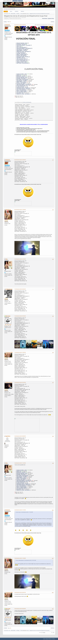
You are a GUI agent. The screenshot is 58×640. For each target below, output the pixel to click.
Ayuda (44, 638)
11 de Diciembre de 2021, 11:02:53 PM (20, 352)
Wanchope (8, 316)
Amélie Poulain (9, 289)
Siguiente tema (51, 18)
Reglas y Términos (48, 638)
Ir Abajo (5, 21)
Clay (27, 13)
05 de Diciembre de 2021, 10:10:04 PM (20, 159)
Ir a (39, 632)
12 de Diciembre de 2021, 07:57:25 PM (20, 382)
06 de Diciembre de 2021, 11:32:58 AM (20, 209)
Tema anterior (45, 18)
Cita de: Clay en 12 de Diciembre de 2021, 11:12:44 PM (24, 512)
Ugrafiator (8, 436)
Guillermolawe (9, 382)
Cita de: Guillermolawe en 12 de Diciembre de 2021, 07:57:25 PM (26, 560)
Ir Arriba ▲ (53, 638)
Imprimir (52, 21)
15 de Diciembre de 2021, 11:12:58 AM (20, 558)
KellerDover (8, 209)
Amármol (8, 24)
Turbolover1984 (9, 352)
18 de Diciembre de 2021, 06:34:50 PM (20, 608)
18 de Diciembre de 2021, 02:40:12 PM (20, 592)
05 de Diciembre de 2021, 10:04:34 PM (20, 24)
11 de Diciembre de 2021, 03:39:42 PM (20, 289)
